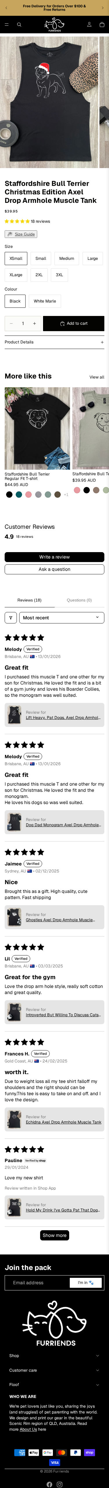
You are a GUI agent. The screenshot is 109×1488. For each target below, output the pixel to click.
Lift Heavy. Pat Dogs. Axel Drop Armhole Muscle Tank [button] (63, 717)
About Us (28, 1429)
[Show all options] (66, 495)
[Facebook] (49, 1484)
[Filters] (11, 617)
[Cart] (102, 24)
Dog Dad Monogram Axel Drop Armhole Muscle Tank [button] (62, 824)
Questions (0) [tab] (79, 600)
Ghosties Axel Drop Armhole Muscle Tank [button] (59, 919)
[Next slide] (102, 7)
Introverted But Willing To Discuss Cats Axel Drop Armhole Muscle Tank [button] (62, 1014)
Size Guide (25, 234)
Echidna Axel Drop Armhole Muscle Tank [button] (63, 1122)
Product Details (19, 342)
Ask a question (54, 569)
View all (97, 377)
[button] (18, 221)
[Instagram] (59, 1484)
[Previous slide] (6, 7)
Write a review (54, 557)
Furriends (61, 1471)
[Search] (19, 24)
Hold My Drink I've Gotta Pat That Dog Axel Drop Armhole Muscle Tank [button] (62, 1210)
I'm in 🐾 (86, 1282)
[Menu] (6, 24)
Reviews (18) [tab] (29, 600)
